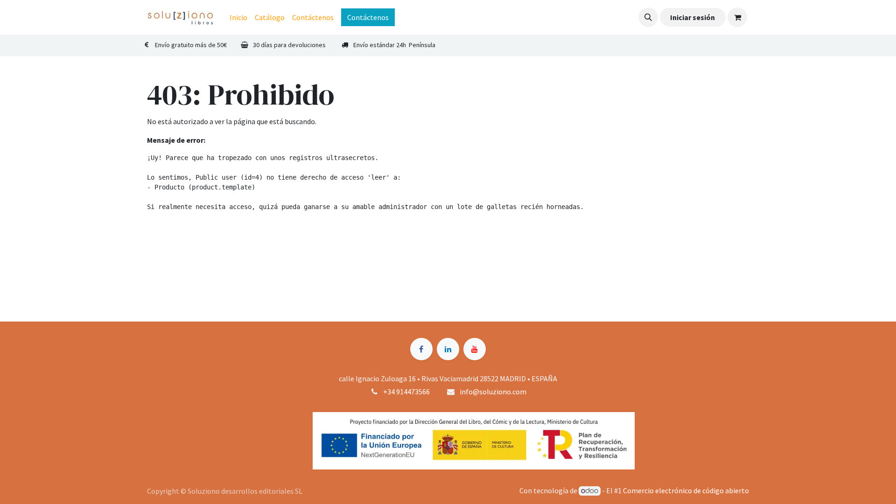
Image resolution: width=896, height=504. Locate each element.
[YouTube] (474, 349)
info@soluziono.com (493, 391)
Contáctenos (368, 17)
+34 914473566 (406, 391)
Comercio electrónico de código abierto (686, 490)
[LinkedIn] (448, 349)
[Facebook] (421, 349)
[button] (648, 17)
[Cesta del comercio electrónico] (737, 17)
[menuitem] (238, 17)
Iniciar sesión (692, 17)
